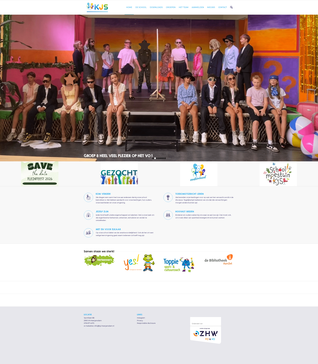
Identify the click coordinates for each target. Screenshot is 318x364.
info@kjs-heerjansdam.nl (104, 313)
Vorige (2, 81)
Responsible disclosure (146, 311)
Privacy (140, 308)
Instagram (141, 305)
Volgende (316, 81)
